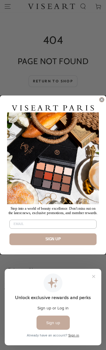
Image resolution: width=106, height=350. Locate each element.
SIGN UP (53, 239)
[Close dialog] (102, 99)
